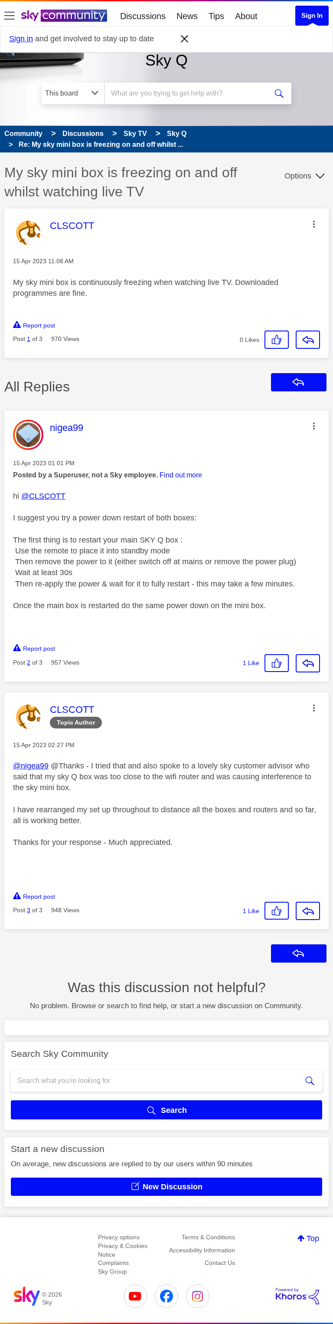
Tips (216, 16)
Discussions (143, 16)
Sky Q (166, 60)
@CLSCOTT (43, 496)
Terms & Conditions (208, 1237)
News (187, 16)
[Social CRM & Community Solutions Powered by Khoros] (297, 1296)
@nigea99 (31, 765)
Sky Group (112, 1271)
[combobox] (188, 93)
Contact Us (220, 1262)
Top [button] (313, 1238)
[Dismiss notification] (185, 39)
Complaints (113, 1262)
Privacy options (119, 1237)
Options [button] (297, 176)
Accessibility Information (202, 1250)
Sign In (312, 15)
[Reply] (308, 340)
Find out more (181, 475)
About (246, 16)
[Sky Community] (64, 15)
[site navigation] (9, 16)
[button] (314, 224)
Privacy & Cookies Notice (122, 1250)
